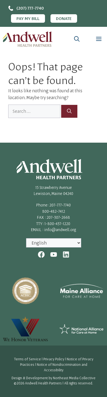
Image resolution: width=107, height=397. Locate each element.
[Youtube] (53, 254)
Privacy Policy (53, 358)
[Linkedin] (66, 254)
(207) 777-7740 (30, 8)
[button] (77, 39)
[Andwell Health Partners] (27, 39)
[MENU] (97, 39)
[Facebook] (41, 254)
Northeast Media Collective (74, 377)
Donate (64, 18)
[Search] (69, 111)
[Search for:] (34, 111)
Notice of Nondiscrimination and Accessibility (62, 367)
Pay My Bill (28, 18)
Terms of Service (27, 358)
